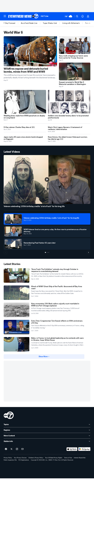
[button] (4, 16)
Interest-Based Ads (80, 457)
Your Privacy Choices (20, 457)
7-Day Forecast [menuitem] (9, 23)
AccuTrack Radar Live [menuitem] (29, 23)
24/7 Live (44, 16)
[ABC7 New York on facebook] (6, 449)
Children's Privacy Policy (35, 457)
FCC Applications (23, 460)
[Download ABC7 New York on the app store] (71, 449)
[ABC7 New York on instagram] (17, 449)
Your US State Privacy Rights (53, 457)
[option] (12, 23)
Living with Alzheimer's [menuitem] (71, 23)
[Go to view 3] (48, 252)
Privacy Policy (8, 457)
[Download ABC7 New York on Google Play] (84, 449)
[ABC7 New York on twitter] (11, 449)
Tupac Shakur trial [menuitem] (50, 23)
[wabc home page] (9, 415)
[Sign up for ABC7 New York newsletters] (22, 449)
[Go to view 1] (45, 252)
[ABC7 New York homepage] (23, 16)
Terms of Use (68, 457)
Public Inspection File (10, 460)
